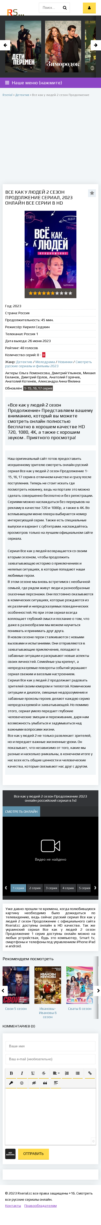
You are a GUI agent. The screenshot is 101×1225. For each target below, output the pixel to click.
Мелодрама (45, 362)
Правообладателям (40, 1206)
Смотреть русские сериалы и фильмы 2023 (48, 364)
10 (70, 293)
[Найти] (65, 8)
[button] (11, 1073)
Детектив (24, 362)
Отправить (33, 1154)
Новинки (65, 362)
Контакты (13, 1206)
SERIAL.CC (16, 12)
